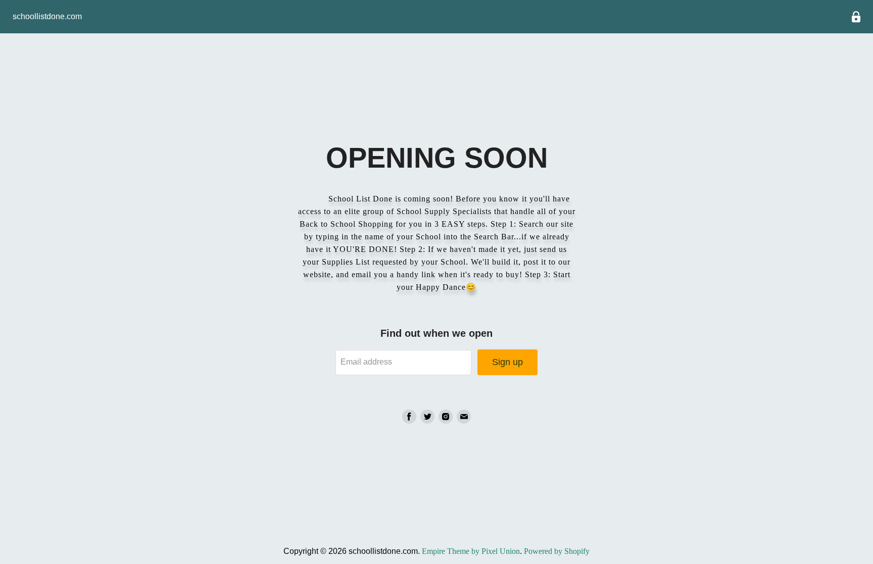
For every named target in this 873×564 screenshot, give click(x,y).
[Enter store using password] (856, 17)
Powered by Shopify (557, 551)
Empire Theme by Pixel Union (471, 551)
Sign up (507, 362)
